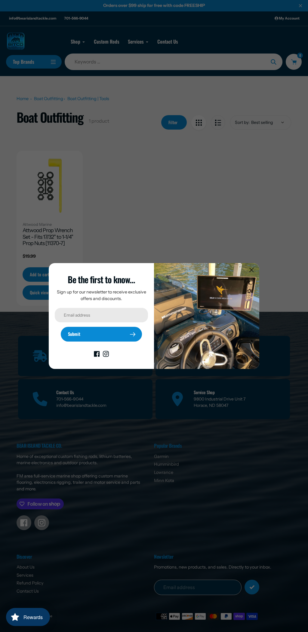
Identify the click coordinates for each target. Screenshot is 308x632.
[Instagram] (106, 353)
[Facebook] (97, 353)
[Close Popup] (251, 270)
